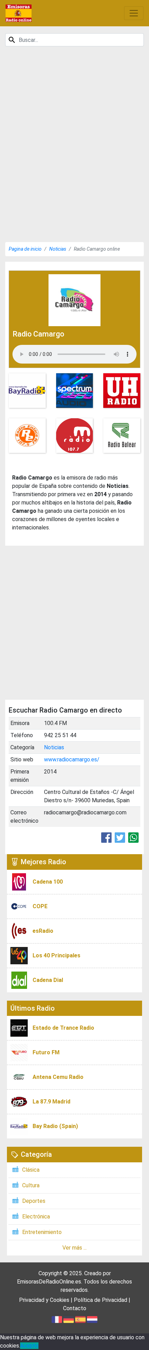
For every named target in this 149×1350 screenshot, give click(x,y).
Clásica (31, 1169)
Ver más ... (74, 1247)
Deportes (33, 1201)
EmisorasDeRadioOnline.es (49, 1281)
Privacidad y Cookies (44, 1300)
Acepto (29, 1345)
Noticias (57, 249)
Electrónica (36, 1216)
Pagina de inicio (25, 249)
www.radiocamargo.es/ (71, 759)
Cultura (31, 1185)
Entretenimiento (42, 1232)
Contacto (74, 1308)
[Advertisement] (74, 162)
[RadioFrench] (19, 13)
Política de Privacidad (100, 1300)
